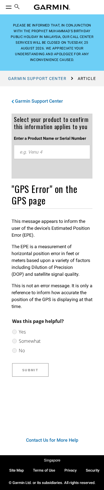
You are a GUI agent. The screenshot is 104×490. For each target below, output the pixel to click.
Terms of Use (44, 470)
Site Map (16, 470)
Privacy (70, 470)
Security (92, 470)
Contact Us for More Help (52, 440)
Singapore (52, 460)
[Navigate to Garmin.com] (52, 7)
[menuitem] (17, 7)
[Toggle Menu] (3, 6)
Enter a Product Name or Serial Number (50, 138)
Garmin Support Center (37, 78)
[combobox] (52, 152)
